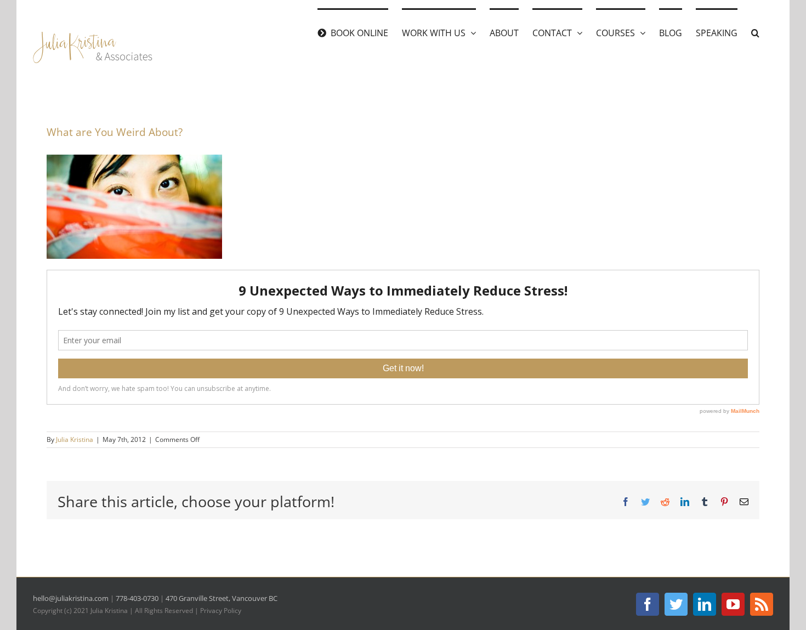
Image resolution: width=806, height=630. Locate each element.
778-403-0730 (137, 598)
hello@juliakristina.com (71, 598)
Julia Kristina (74, 439)
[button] (755, 31)
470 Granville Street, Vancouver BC (221, 598)
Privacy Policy (220, 610)
